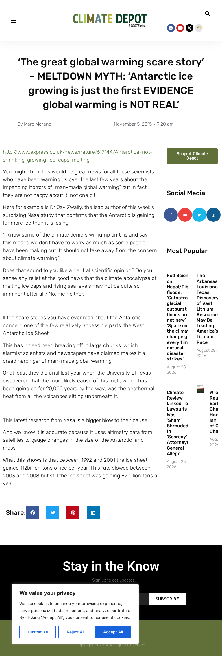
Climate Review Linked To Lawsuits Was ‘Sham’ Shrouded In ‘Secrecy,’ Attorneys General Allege (178, 423)
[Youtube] (180, 28)
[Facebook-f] (171, 215)
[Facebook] (171, 28)
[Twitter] (199, 215)
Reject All (75, 631)
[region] (75, 614)
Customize (38, 631)
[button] (13, 20)
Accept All (113, 631)
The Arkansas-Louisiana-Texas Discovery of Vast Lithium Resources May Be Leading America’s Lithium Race (208, 309)
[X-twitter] (189, 28)
